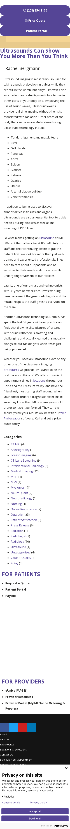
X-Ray (14, 563)
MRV (14, 482)
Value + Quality (21, 558)
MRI (13, 477)
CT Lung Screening (23, 460)
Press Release (20, 525)
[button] (35, 45)
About (3, 734)
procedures (11, 370)
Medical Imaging (22, 471)
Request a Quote (17, 583)
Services (5, 739)
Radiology (17, 542)
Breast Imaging (21, 455)
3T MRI (15, 444)
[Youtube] (22, 727)
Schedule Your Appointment (16, 759)
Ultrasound (18, 547)
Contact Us (6, 754)
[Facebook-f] (4, 727)
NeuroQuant (19, 493)
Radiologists (7, 744)
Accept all (35, 811)
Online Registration (24, 509)
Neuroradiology (21, 498)
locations (39, 381)
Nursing (16, 504)
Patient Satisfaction (24, 520)
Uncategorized (21, 552)
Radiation (17, 531)
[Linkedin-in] (31, 727)
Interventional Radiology (27, 466)
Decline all (35, 818)
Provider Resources (19, 697)
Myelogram (18, 488)
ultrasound (46, 238)
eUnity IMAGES (16, 690)
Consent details (11, 802)
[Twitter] (13, 727)
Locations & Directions (13, 749)
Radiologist (18, 536)
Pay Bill (10, 596)
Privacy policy (38, 802)
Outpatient (18, 515)
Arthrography (20, 450)
